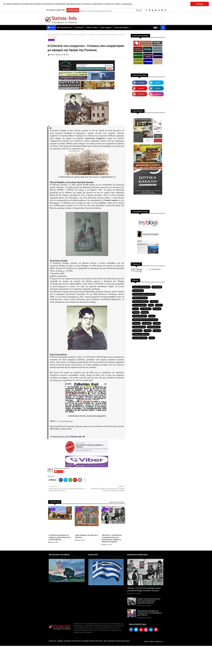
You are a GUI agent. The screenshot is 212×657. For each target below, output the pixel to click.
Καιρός (152, 316)
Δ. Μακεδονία (146, 309)
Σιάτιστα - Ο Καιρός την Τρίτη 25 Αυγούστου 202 (96, 10)
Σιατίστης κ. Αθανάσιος (141, 334)
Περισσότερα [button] (127, 4)
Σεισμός (148, 331)
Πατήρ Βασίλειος (154, 327)
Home (52, 27)
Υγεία (152, 338)
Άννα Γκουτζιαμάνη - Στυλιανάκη (144, 294)
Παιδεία (157, 323)
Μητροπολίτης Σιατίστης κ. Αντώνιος (145, 320)
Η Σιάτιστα (79, 27)
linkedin (158, 88)
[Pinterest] (75, 480)
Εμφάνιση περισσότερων (116, 502)
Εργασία (145, 312)
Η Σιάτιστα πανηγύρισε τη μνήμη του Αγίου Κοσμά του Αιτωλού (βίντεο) (59, 537)
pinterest (141, 94)
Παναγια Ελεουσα (139, 327)
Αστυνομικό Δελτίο (140, 305)
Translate (138, 271)
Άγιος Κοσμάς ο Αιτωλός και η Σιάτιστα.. (86, 536)
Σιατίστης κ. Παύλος (140, 338)
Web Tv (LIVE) (92, 27)
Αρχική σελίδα (53, 34)
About (151, 641)
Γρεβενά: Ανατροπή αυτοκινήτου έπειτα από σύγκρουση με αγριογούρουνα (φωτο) (148, 601)
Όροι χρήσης (106, 27)
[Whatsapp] (70, 480)
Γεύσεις (159, 305)
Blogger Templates (64, 641)
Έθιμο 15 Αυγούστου (140, 298)
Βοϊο (151, 305)
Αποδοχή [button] (199, 4)
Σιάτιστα (62, 34)
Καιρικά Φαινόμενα (140, 316)
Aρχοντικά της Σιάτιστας (142, 287)
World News (157, 287)
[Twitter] (65, 480)
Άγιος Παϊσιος (138, 291)
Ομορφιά (137, 323)
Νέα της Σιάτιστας (64, 27)
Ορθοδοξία (147, 323)
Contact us (159, 641)
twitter (157, 83)
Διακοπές (157, 309)
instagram (157, 94)
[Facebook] (61, 480)
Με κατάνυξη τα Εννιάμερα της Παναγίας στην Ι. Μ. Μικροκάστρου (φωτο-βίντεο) (149, 613)
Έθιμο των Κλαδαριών (141, 301)
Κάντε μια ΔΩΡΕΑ (121, 27)
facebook (141, 83)
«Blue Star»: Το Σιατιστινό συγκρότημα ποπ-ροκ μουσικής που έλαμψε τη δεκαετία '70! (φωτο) (112, 538)
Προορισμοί (138, 331)
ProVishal (76, 641)
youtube (141, 88)
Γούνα (136, 309)
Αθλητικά (154, 301)
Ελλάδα (136, 312)
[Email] (80, 480)
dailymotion (139, 100)
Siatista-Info (76, 436)
